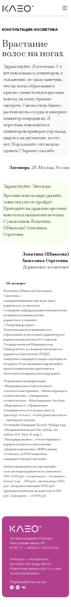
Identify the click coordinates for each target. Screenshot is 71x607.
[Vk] (24, 587)
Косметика (46, 29)
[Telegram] (12, 587)
